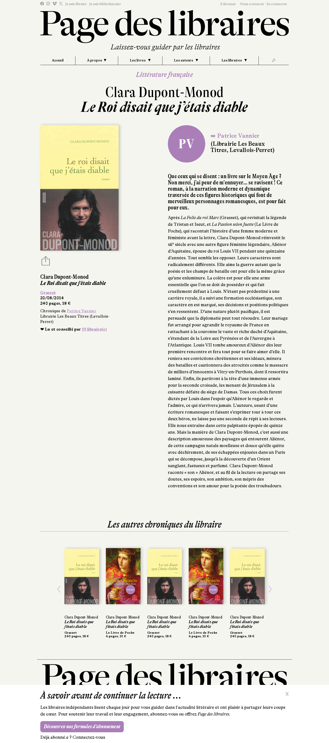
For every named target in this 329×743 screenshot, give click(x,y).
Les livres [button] (138, 60)
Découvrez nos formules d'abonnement (82, 727)
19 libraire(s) (94, 329)
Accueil (58, 60)
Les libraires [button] (232, 60)
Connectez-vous (89, 737)
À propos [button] (94, 60)
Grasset (48, 292)
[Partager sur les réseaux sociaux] (45, 262)
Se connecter (277, 4)
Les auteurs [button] (184, 60)
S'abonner (228, 4)
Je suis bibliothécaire (105, 4)
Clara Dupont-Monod (164, 92)
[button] (59, 589)
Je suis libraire (76, 4)
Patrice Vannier (81, 311)
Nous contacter (252, 4)
